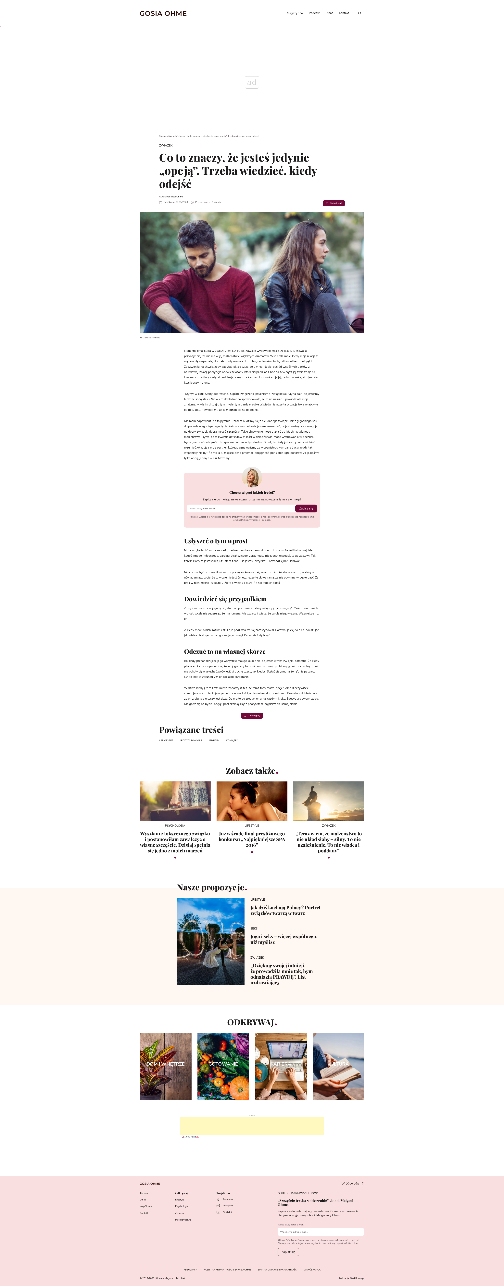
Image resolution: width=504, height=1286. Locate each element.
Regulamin (190, 1269)
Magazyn (293, 13)
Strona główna (166, 136)
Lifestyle (179, 1199)
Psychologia (181, 1206)
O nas (329, 13)
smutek (214, 740)
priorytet (166, 740)
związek (232, 740)
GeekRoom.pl (357, 1278)
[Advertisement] (252, 1126)
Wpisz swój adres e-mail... (291, 1224)
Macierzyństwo (183, 1220)
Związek (180, 136)
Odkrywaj (181, 1193)
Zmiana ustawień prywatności (277, 1269)
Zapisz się (306, 508)
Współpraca (146, 1206)
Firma (144, 1193)
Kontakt (344, 13)
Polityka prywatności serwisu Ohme (227, 1269)
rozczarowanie (191, 740)
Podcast (314, 13)
